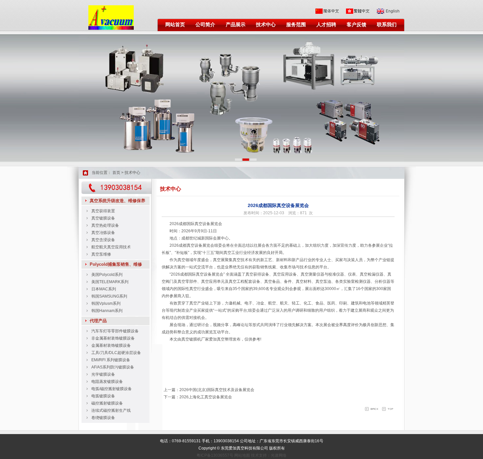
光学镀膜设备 (103, 374)
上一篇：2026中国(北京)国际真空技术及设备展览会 (208, 389)
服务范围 (296, 24)
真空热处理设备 (105, 225)
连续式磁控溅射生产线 (111, 410)
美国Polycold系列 (107, 274)
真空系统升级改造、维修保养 (117, 200)
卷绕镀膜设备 (103, 417)
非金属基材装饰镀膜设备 (113, 338)
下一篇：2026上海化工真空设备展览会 (197, 397)
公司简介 (205, 24)
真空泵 (321, 281)
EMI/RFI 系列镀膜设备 (110, 360)
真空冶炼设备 (103, 232)
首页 (116, 172)
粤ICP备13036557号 (214, 455)
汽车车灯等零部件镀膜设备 (115, 331)
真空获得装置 (103, 211)
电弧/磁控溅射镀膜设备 (111, 388)
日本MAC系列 (103, 289)
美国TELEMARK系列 (109, 282)
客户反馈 (356, 24)
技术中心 (266, 24)
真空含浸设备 (103, 240)
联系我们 (387, 24)
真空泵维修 (101, 254)
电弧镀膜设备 (103, 396)
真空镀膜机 (191, 339)
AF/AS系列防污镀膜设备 (112, 367)
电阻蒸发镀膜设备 (107, 381)
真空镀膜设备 (103, 218)
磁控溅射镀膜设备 (107, 403)
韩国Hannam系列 (107, 310)
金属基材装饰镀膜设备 (111, 345)
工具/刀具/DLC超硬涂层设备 (116, 352)
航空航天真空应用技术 (111, 247)
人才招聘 (326, 24)
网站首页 (175, 24)
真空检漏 (368, 274)
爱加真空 (217, 339)
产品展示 (235, 24)
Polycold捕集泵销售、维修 (116, 264)
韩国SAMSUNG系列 (109, 296)
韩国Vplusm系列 (106, 303)
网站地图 (242, 455)
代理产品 (98, 320)
